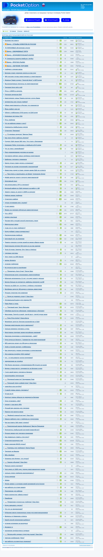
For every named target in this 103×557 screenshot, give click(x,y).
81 (60, 451)
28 (60, 440)
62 (60, 40)
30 (60, 480)
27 (60, 181)
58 (60, 51)
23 (60, 224)
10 (60, 123)
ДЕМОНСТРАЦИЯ (34, 20)
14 (60, 65)
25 (60, 303)
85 (60, 91)
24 (60, 192)
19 (60, 235)
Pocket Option (5, 547)
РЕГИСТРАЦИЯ (52, 20)
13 (60, 210)
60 (60, 47)
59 (60, 44)
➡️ (26, 31)
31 (60, 238)
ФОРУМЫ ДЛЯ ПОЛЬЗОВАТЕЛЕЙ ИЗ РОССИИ (17, 35)
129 (60, 213)
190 (60, 94)
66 (60, 264)
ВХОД (67, 20)
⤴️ (13, 31)
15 (60, 217)
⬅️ (19, 31)
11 (60, 195)
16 (60, 314)
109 (60, 83)
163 (60, 199)
